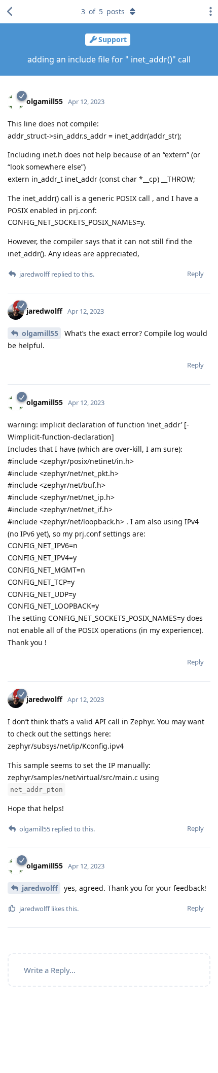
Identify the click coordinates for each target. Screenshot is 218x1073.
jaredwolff (40, 888)
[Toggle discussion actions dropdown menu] (208, 11)
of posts (103, 11)
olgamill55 (40, 333)
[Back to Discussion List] (10, 11)
